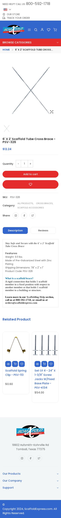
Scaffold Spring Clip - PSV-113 (15, 373)
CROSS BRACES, (44, 203)
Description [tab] (15, 230)
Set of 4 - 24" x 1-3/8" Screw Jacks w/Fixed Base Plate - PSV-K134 (45, 379)
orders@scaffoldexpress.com (21, 302)
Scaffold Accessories (30, 208)
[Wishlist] (48, 29)
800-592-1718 (38, 3)
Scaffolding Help (36, 297)
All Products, (25, 203)
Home (6, 49)
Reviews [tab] (43, 230)
